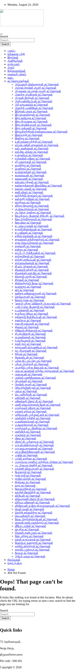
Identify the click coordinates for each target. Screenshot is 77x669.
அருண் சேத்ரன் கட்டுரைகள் (32, 97)
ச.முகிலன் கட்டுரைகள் (29, 232)
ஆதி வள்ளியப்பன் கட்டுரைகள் (33, 101)
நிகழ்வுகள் (13, 559)
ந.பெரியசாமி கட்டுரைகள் (30, 340)
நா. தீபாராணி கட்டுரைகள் (31, 350)
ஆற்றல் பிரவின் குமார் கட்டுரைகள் (35, 87)
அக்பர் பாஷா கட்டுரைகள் (30, 556)
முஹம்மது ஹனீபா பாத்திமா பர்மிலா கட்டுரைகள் (44, 462)
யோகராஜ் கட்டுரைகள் (28, 472)
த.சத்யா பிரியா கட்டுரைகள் (31, 313)
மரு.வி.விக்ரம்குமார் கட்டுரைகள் (34, 445)
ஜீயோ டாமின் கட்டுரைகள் (30, 526)
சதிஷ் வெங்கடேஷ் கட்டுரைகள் (34, 236)
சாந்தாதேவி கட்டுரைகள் (30, 256)
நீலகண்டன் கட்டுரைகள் (29, 357)
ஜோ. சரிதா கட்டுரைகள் (29, 536)
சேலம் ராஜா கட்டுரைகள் (29, 300)
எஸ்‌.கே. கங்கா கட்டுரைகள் (31, 151)
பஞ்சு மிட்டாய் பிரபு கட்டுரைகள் (33, 360)
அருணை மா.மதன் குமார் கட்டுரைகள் (38, 91)
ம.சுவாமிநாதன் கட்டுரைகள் (32, 424)
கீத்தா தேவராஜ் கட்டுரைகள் (32, 205)
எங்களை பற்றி (16, 54)
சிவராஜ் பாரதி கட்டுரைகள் (31, 276)
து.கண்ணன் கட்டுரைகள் (30, 337)
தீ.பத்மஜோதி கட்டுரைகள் (30, 333)
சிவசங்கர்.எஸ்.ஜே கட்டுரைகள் (33, 273)
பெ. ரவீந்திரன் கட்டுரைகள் (31, 394)
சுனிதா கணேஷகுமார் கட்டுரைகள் (36, 293)
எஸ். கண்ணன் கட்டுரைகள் (32, 148)
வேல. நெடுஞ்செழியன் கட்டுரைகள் (36, 519)
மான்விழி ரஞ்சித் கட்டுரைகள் (33, 418)
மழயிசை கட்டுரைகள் (28, 435)
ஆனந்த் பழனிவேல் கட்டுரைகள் (34, 108)
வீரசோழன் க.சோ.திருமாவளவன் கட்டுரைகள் (42, 505)
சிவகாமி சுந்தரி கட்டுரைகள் (32, 269)
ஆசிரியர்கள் (15, 60)
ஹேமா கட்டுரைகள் (26, 553)
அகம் (10, 67)
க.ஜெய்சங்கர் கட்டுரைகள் (31, 172)
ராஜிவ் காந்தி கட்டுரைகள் (30, 478)
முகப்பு (11, 50)
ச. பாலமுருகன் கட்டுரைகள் (32, 226)
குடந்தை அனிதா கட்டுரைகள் (33, 212)
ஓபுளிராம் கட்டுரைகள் (28, 168)
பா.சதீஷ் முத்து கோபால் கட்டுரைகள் (37, 367)
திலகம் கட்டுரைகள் (27, 327)
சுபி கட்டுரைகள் (24, 290)
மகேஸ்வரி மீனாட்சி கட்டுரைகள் (34, 401)
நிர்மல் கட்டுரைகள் (26, 354)
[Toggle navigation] (1, 34)
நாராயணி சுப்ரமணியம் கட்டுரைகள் (36, 347)
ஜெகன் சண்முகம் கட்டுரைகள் (33, 532)
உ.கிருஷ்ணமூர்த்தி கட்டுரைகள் (34, 141)
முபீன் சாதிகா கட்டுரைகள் (31, 458)
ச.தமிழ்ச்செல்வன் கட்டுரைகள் (33, 229)
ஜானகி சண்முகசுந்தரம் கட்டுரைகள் (37, 522)
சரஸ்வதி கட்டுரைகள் (28, 246)
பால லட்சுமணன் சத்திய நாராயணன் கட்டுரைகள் (44, 371)
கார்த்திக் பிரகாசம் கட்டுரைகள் (34, 195)
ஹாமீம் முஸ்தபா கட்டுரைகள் (32, 549)
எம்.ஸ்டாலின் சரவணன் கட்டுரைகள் (36, 145)
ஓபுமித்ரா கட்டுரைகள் (28, 165)
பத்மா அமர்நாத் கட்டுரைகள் (32, 364)
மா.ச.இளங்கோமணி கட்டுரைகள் (35, 451)
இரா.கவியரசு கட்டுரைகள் (30, 118)
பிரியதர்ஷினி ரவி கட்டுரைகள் (33, 387)
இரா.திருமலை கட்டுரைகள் (31, 121)
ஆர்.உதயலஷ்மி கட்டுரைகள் (31, 104)
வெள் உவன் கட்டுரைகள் (29, 509)
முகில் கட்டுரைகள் (26, 455)
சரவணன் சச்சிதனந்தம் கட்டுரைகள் (37, 239)
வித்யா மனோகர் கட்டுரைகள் (32, 502)
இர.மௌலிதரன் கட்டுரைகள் (32, 114)
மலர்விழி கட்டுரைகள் (28, 431)
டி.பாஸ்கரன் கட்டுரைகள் (29, 310)
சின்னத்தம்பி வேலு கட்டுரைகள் (34, 283)
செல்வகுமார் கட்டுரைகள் (30, 296)
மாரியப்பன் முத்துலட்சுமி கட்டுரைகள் (37, 414)
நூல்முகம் (13, 64)
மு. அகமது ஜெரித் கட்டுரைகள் (34, 465)
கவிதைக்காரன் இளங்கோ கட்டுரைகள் (38, 185)
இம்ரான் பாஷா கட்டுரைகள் (31, 111)
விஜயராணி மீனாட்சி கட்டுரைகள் (35, 499)
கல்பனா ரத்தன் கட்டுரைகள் (32, 182)
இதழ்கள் (13, 57)
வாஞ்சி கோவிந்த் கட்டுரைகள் (33, 492)
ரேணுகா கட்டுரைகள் (27, 482)
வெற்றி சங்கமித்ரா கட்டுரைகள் (34, 512)
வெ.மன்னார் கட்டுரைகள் (30, 515)
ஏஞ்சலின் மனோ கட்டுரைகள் (32, 158)
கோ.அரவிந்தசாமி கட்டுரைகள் (33, 219)
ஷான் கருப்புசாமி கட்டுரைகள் (33, 539)
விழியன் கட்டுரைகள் (27, 495)
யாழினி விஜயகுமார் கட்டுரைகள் (34, 468)
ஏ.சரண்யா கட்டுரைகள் (29, 155)
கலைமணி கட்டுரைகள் (29, 178)
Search (4, 36)
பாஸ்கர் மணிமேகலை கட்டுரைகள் (35, 377)
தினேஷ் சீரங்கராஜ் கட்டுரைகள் (34, 330)
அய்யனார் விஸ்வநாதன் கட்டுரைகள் (37, 84)
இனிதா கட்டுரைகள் (27, 138)
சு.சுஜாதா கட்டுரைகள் (28, 286)
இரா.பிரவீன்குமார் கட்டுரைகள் (33, 124)
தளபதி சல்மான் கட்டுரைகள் (32, 323)
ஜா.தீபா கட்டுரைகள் (27, 529)
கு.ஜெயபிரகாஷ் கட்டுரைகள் (32, 209)
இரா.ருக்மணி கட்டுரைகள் (31, 128)
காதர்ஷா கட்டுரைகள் (28, 202)
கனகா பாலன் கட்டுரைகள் (31, 188)
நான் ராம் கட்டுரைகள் (28, 344)
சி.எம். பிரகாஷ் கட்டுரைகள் (31, 266)
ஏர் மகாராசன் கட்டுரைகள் (31, 162)
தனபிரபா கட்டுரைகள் (28, 320)
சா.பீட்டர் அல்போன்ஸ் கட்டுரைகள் (35, 253)
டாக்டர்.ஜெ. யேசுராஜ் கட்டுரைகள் (35, 306)
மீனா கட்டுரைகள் (25, 438)
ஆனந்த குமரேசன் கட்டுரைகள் (34, 94)
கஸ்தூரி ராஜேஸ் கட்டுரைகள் (32, 199)
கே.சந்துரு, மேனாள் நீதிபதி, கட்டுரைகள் (39, 215)
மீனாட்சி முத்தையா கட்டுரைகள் (34, 441)
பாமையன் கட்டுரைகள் (28, 374)
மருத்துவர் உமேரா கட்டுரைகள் (33, 408)
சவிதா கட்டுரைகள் (26, 249)
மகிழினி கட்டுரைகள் (28, 397)
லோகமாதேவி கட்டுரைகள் (31, 489)
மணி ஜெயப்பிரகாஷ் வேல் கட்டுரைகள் (38, 404)
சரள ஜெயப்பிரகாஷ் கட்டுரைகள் (34, 242)
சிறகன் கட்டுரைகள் (27, 279)
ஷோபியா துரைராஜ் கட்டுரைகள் (34, 542)
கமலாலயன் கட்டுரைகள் (29, 175)
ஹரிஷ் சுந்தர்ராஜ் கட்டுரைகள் (32, 546)
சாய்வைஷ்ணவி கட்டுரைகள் (32, 263)
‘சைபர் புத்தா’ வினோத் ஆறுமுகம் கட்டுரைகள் (43, 303)
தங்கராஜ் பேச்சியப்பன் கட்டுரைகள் (36, 317)
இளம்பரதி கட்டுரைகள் (29, 135)
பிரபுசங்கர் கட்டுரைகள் (29, 381)
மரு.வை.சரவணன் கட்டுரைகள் (34, 448)
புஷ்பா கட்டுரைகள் (26, 391)
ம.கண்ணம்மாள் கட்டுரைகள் (32, 421)
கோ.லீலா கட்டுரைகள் (28, 222)
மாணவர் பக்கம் (16, 74)
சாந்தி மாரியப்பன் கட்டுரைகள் (33, 259)
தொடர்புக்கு (14, 563)
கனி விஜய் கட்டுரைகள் (29, 192)
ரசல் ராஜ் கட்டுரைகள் (28, 475)
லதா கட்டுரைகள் (25, 485)
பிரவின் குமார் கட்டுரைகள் (31, 384)
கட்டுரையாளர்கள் (18, 81)
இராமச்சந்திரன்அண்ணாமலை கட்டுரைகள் (41, 131)
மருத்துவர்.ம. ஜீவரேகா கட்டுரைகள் (36, 428)
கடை (10, 77)
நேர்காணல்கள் (16, 70)
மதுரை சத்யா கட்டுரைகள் (31, 411)
